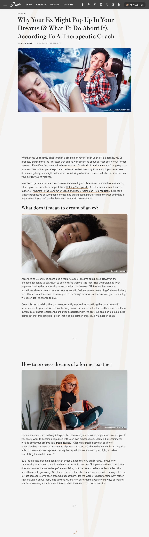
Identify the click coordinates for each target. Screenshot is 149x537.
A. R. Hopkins (27, 43)
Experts (41, 4)
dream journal (63, 442)
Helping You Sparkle (77, 187)
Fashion (68, 4)
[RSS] (119, 6)
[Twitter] (107, 6)
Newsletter (136, 4)
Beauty (55, 4)
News (29, 4)
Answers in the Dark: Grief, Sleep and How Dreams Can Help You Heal (71, 191)
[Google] (113, 6)
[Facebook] (82, 6)
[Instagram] (100, 6)
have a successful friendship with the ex (83, 165)
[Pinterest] (88, 6)
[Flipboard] (94, 6)
